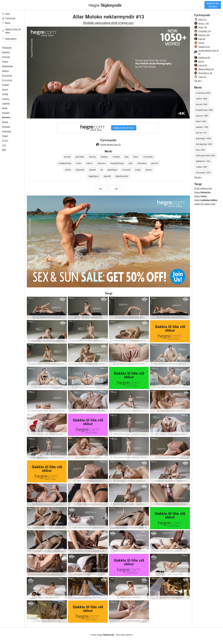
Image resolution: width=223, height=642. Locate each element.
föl (102, 169)
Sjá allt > (198, 80)
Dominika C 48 (205, 72)
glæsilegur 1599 (203, 138)
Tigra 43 (202, 76)
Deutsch (6, 112)
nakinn (89, 163)
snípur (138, 169)
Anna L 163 (203, 23)
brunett (67, 156)
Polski (5, 135)
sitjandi (92, 169)
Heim (7, 13)
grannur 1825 (202, 115)
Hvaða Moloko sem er (110, 144)
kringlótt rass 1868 (204, 109)
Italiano (5, 70)
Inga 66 (201, 38)
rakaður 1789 (202, 126)
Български (7, 75)
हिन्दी (4, 149)
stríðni (68, 169)
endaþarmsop (65, 163)
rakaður (104, 156)
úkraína (92, 156)
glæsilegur (112, 169)
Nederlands (7, 66)
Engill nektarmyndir (203, 188)
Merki (7, 22)
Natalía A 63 (204, 46)
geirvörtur (79, 156)
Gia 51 (201, 61)
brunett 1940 (201, 104)
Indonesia (6, 131)
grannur (154, 163)
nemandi (126, 169)
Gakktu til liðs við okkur (213, 5)
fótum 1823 (201, 121)
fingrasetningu (117, 163)
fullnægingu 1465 (204, 144)
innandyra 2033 (203, 92)
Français (6, 56)
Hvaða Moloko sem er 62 (208, 52)
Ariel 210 (202, 19)
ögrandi (107, 176)
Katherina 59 (204, 57)
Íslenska (6, 117)
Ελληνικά (7, 80)
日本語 (5, 94)
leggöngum (94, 176)
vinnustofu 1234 (203, 172)
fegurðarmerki (122, 176)
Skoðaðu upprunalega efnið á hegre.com (108, 22)
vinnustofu (148, 156)
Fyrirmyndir (10, 18)
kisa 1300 (200, 149)
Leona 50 (202, 65)
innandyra (141, 163)
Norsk (4, 107)
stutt (130, 163)
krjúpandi (80, 169)
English (5, 84)
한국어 (5, 140)
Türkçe (5, 61)
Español (6, 52)
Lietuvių (5, 98)
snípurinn (101, 163)
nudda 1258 (201, 166)
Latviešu (6, 103)
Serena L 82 (204, 34)
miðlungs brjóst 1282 (205, 155)
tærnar (149, 169)
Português (6, 47)
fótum (135, 156)
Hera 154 (202, 27)
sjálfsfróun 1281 (203, 161)
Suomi (5, 89)
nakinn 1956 (201, 98)
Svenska (6, 126)
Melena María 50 (206, 69)
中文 (4, 145)
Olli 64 (201, 42)
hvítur (78, 163)
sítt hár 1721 (201, 132)
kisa (126, 156)
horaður (116, 156)
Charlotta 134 (204, 31)
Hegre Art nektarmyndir (204, 203)
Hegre (105, 5)
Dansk (5, 121)
